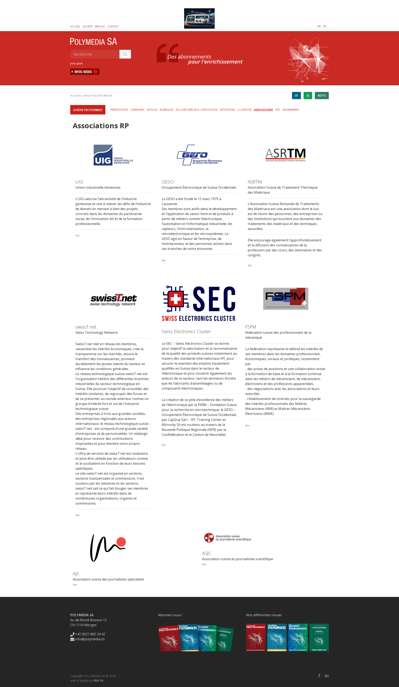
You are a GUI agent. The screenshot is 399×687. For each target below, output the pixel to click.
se (308, 95)
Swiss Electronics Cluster (186, 331)
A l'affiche (244, 109)
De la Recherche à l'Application (196, 109)
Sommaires (137, 109)
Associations (263, 109)
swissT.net (85, 327)
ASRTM (255, 181)
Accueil (75, 26)
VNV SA (98, 680)
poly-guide (76, 63)
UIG (79, 181)
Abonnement (290, 109)
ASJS (206, 553)
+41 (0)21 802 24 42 (89, 634)
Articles (152, 109)
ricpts (322, 95)
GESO (168, 181)
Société (87, 26)
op (296, 95)
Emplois (100, 26)
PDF (277, 109)
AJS (76, 573)
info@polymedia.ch (90, 639)
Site (77, 235)
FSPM (250, 327)
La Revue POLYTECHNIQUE (96, 95)
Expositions (227, 109)
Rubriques (166, 109)
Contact (113, 26)
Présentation (119, 109)
